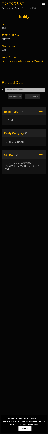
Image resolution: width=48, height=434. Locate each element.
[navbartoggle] (43, 3)
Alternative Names (10, 46)
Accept (25, 428)
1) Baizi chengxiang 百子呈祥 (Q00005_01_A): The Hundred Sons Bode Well (23, 166)
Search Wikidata (9, 57)
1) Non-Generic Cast (14, 142)
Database (6, 8)
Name (4, 24)
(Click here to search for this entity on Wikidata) (22, 61)
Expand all (16, 97)
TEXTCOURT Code (10, 35)
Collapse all (33, 97)
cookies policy (15, 424)
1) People (9, 120)
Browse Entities (21, 8)
